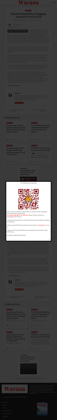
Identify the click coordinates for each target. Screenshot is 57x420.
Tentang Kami (41, 225)
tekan (11, 216)
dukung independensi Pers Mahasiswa (18, 215)
